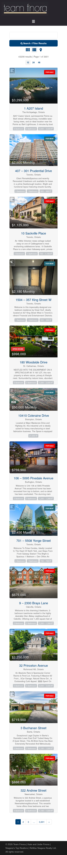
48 (39, 62)
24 (33, 62)
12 (28, 62)
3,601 (42, 821)
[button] (33, 21)
